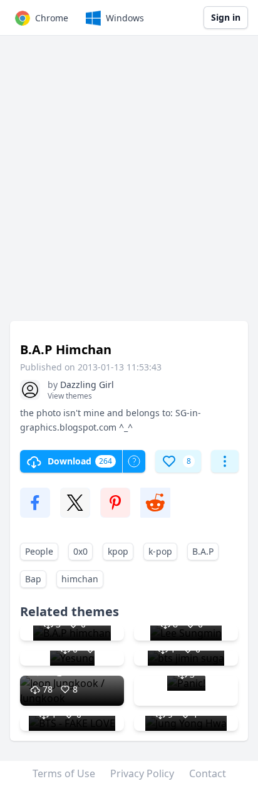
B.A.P (203, 551)
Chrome (51, 18)
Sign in (225, 17)
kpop (118, 551)
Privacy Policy (142, 773)
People (39, 551)
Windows (125, 18)
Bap (33, 579)
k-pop (160, 551)
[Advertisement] (129, 184)
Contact (207, 773)
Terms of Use (64, 773)
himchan (79, 579)
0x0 (80, 551)
